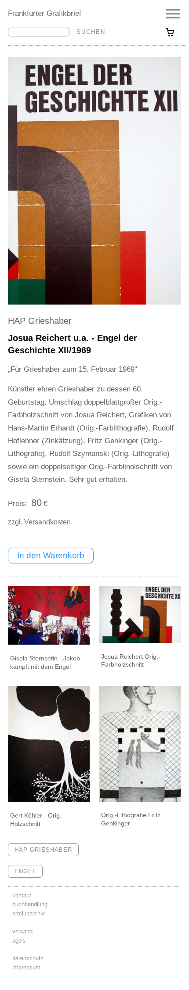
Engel (25, 871)
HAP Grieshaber (40, 321)
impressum (26, 967)
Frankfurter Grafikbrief (44, 13)
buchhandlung (29, 904)
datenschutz (28, 958)
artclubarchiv (28, 913)
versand (22, 931)
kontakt (21, 895)
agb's (18, 940)
